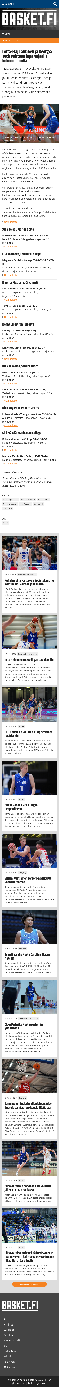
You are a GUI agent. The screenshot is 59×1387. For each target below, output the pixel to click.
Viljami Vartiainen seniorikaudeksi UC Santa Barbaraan (28, 880)
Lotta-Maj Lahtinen (10, 499)
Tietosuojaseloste (37, 1383)
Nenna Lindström (10, 504)
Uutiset (17, 40)
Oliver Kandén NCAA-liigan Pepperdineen (21, 807)
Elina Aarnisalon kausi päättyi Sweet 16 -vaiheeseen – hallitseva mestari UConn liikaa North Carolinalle (29, 1257)
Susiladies (9, 1329)
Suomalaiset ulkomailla (27, 654)
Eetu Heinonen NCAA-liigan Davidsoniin (29, 660)
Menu (7, 34)
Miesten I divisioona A (27, 574)
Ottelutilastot (11, 221)
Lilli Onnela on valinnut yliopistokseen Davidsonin (28, 734)
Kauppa (10, 1367)
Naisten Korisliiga (13, 1340)
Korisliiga (9, 1335)
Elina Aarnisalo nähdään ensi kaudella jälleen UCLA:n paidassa (28, 1188)
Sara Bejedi (38, 504)
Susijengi (22, 872)
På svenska (10, 1361)
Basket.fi (6, 40)
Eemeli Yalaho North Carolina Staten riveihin (27, 956)
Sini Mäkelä (7, 508)
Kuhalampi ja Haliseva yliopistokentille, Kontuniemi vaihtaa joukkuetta (29, 582)
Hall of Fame (10, 1351)
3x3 (5, 1345)
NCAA (5, 523)
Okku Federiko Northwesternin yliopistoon (24, 1026)
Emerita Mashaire (28, 499)
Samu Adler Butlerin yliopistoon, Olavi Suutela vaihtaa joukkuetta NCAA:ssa (29, 1105)
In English (9, 1356)
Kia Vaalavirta (43, 499)
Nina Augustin (25, 504)
